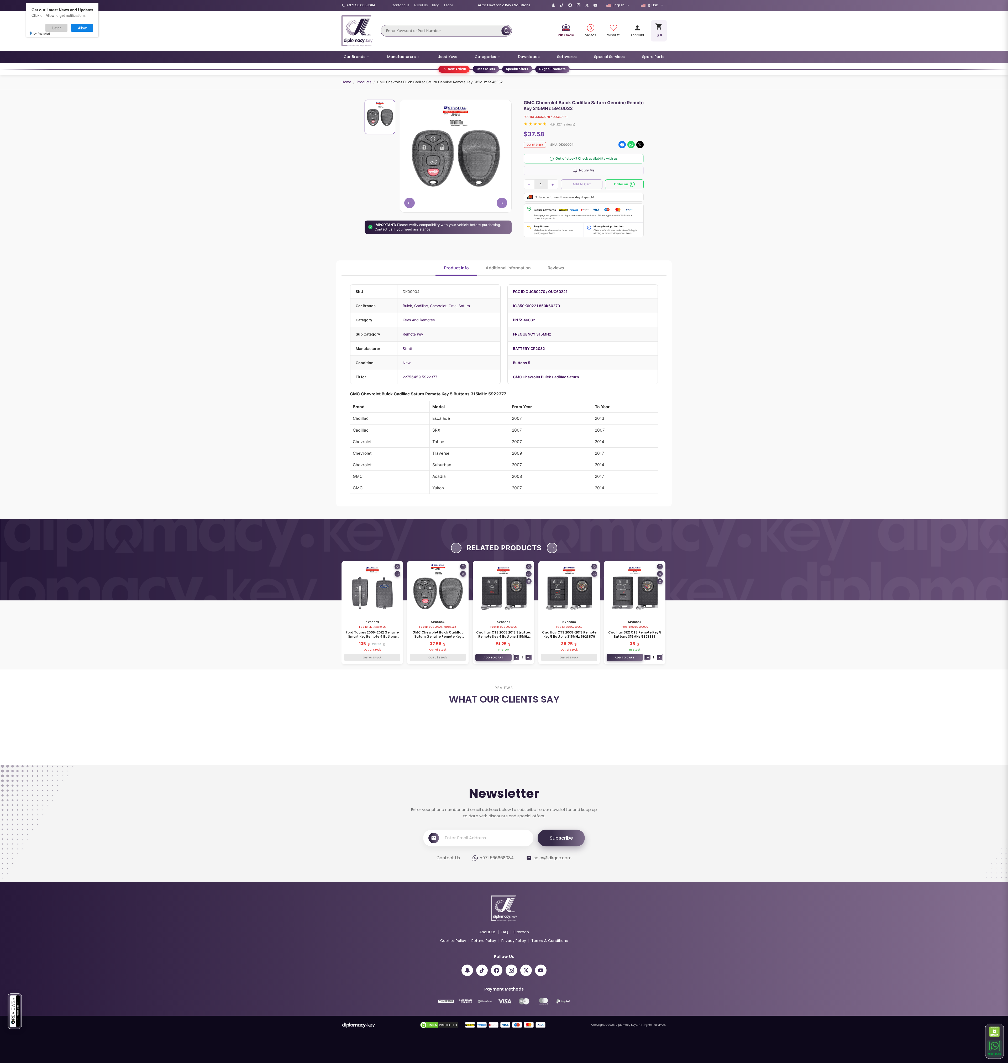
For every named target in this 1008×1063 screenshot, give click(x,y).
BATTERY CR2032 (529, 348)
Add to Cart (582, 184)
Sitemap (521, 989)
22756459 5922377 (420, 377)
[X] (587, 5)
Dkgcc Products (552, 69)
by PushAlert (42, 33)
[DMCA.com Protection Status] (994, 1031)
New (407, 362)
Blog (435, 5)
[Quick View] (397, 574)
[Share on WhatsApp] (631, 144)
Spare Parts (653, 56)
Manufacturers (401, 56)
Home (346, 82)
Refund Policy (483, 997)
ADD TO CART (493, 657)
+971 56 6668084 (360, 5)
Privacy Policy (513, 997)
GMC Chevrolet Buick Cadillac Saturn (546, 377)
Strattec (410, 348)
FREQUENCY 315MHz (532, 334)
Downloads (529, 56)
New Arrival (457, 69)
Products (364, 82)
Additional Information (508, 267)
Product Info (456, 267)
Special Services (609, 56)
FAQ (504, 989)
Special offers (517, 69)
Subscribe (561, 895)
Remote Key (413, 334)
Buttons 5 (521, 362)
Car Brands (354, 56)
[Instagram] (578, 5)
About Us (421, 5)
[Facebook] (570, 5)
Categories (485, 56)
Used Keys (447, 56)
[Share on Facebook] (622, 144)
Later (56, 27)
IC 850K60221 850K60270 (536, 305)
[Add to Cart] (529, 581)
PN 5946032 (524, 320)
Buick (407, 305)
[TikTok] (562, 5)
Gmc (452, 305)
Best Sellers (486, 69)
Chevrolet (438, 305)
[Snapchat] (553, 5)
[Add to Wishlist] (397, 566)
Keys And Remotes (419, 320)
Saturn (464, 305)
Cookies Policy (453, 997)
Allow (82, 27)
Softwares (567, 56)
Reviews (556, 267)
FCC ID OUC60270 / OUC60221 (540, 291)
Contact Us (400, 5)
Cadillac (421, 305)
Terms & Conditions (549, 997)
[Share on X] (640, 144)
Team (448, 5)
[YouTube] (595, 5)
